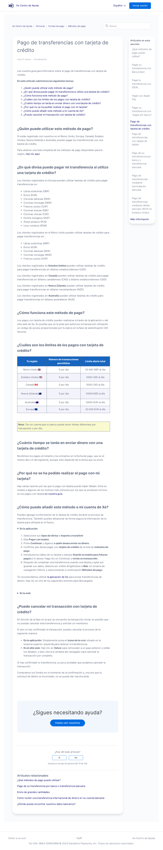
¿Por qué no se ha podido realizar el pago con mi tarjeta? (56, 107)
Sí (59, 757)
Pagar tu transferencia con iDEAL (141, 84)
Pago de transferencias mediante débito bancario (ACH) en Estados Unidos (142, 205)
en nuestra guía (53, 493)
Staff (79, 838)
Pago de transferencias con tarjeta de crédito (140, 125)
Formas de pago (56, 26)
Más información (139, 219)
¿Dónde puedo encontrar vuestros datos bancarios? (46, 804)
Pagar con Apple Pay (141, 97)
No (76, 757)
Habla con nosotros (67, 722)
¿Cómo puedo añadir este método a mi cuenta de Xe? (54, 110)
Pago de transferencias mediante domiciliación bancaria (140, 182)
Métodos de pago (77, 26)
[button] (141, 6)
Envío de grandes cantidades (33, 792)
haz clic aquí (33, 153)
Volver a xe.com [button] (17, 838)
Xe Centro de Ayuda (22, 26)
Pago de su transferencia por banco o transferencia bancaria (51, 786)
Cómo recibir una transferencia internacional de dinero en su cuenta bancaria (60, 797)
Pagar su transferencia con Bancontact (141, 68)
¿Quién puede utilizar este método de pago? (49, 87)
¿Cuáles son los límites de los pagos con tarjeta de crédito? (58, 99)
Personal (40, 26)
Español (118, 5)
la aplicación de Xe (57, 576)
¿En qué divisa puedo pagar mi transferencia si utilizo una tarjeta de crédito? (67, 91)
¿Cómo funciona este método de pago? (46, 95)
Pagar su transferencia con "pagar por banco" (142, 111)
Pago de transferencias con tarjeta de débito (140, 139)
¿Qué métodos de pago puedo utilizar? (39, 780)
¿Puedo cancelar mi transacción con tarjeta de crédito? (55, 114)
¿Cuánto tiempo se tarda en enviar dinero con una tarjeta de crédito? (63, 103)
